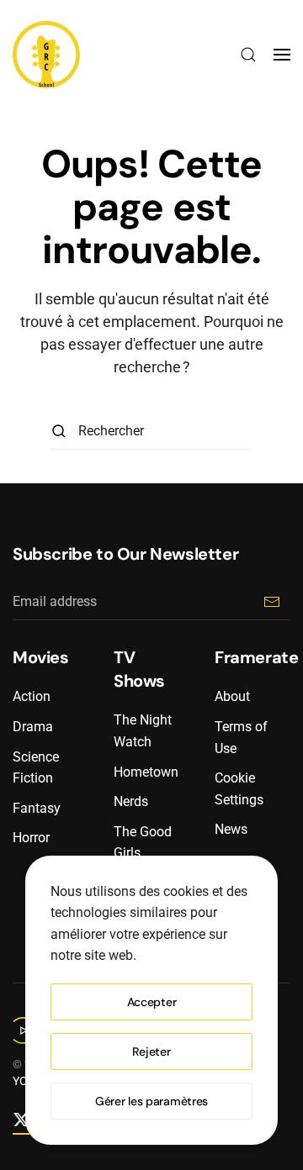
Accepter (152, 1001)
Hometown (146, 772)
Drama (33, 727)
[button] (248, 54)
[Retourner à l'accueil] (46, 54)
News (231, 829)
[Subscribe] (271, 601)
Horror (31, 838)
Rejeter (151, 1051)
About (232, 696)
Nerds (131, 801)
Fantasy (37, 808)
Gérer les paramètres (151, 1101)
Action (31, 696)
